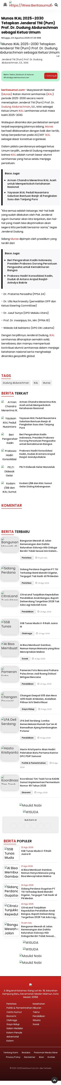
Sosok (25, 658)
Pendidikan (28, 611)
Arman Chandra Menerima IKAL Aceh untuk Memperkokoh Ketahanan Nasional (31, 184)
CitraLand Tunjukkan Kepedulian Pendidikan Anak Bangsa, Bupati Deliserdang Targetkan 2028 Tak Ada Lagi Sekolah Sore (39, 599)
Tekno (36, 1012)
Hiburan (37, 1007)
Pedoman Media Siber (46, 1052)
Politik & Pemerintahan (34, 763)
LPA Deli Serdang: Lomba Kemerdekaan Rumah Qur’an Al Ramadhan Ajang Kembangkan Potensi (38, 726)
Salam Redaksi (15, 1028)
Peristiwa (27, 557)
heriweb (47, 1068)
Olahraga (27, 633)
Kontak (51, 1057)
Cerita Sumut (14, 1012)
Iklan (41, 1057)
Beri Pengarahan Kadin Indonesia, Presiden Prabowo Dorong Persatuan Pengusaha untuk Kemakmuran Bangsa (32, 265)
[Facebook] (13, 826)
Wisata (37, 1020)
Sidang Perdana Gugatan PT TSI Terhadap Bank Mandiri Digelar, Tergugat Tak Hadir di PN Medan (39, 573)
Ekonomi (26, 792)
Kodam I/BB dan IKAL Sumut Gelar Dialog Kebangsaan (35, 485)
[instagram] (20, 826)
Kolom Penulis (14, 1032)
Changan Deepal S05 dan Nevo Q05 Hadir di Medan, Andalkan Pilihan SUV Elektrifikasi (38, 699)
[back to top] (54, 1080)
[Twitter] (27, 826)
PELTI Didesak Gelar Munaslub (37, 467)
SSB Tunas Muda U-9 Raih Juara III (36, 852)
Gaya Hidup (28, 709)
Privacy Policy (13, 1057)
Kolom (10, 1040)
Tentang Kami (10, 1052)
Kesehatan (39, 1003)
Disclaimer (29, 1057)
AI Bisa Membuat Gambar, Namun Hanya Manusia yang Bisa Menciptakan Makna (39, 648)
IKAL (50, 94)
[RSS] (47, 826)
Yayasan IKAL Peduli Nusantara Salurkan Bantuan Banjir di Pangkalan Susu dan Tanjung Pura (32, 196)
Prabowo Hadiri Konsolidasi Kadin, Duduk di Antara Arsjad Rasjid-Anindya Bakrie (30, 279)
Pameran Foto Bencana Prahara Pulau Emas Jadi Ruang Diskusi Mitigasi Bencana (39, 674)
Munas (6, 94)
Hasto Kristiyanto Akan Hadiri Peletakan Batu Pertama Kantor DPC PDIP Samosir (39, 753)
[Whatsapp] (41, 826)
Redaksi (26, 1052)
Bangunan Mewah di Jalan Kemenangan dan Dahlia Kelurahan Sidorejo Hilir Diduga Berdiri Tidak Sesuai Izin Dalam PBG (38, 547)
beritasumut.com (13, 90)
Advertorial (13, 1036)
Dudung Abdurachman (15, 107)
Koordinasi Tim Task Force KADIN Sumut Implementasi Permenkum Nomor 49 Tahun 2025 (40, 782)
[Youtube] (34, 826)
